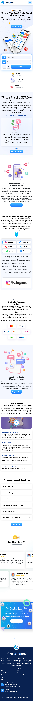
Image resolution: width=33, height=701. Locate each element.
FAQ (18, 672)
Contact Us (20, 675)
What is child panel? (8, 511)
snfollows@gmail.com (11, 691)
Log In (22, 66)
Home (3, 668)
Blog (2, 675)
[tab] (9, 242)
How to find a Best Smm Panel (11, 499)
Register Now (16, 392)
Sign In (3, 679)
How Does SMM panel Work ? (11, 493)
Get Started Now (16, 151)
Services (3, 670)
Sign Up (3, 677)
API (18, 670)
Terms (19, 668)
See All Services (16, 26)
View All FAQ (16, 525)
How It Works (5, 672)
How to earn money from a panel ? (13, 505)
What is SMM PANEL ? (8, 487)
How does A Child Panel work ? (12, 517)
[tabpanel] (16, 272)
